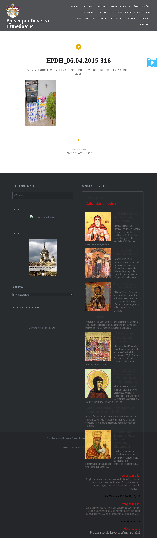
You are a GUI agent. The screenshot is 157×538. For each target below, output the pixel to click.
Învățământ (142, 6)
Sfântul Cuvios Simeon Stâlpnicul (126, 285)
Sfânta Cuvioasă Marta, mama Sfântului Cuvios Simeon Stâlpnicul (126, 376)
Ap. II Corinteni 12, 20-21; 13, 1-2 (122, 496)
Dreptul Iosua (95, 317)
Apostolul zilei (131, 476)
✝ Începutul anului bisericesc (125, 252)
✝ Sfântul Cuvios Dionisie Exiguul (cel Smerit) (126, 217)
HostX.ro (52, 327)
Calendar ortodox (100, 203)
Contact (144, 24)
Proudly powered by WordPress (61, 438)
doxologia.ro (132, 528)
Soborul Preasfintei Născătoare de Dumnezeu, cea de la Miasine (109, 409)
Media (132, 18)
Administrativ (121, 6)
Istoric (88, 6)
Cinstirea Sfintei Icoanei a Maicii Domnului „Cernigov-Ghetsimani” (125, 439)
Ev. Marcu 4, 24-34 (130, 521)
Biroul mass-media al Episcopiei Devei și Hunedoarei (75, 70)
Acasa (75, 6)
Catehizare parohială (90, 18)
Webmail (145, 18)
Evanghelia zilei (130, 504)
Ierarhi (102, 6)
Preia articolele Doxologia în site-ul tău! (115, 532)
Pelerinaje (117, 18)
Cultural (87, 12)
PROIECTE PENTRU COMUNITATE (130, 12)
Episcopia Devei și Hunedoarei (27, 23)
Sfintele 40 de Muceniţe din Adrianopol (124, 337)
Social (102, 12)
